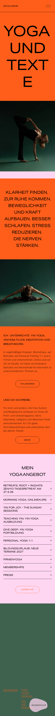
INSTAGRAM (10, 690)
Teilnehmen (27, 384)
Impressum (26, 696)
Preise (24, 690)
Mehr (27, 440)
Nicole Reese (10, 6)
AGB (23, 704)
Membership (39, 705)
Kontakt (25, 693)
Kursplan (27, 589)
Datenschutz (27, 707)
